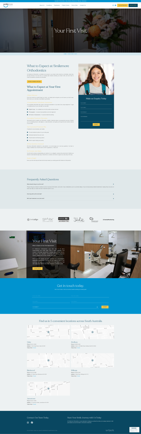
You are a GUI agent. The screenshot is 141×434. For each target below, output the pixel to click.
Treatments (57, 5)
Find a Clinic (75, 5)
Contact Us (83, 5)
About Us (42, 5)
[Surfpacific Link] (110, 431)
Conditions (49, 5)
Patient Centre (65, 5)
